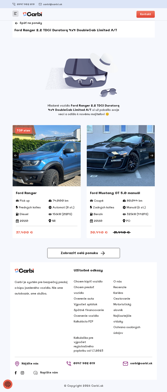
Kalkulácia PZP (83, 321)
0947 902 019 (26, 4)
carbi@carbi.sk (52, 4)
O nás (117, 281)
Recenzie (119, 287)
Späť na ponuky (30, 23)
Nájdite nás (30, 363)
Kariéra (118, 293)
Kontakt (145, 14)
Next (152, 155)
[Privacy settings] (7, 384)
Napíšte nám (49, 372)
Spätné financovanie (89, 310)
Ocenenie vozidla (86, 316)
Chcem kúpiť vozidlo (88, 281)
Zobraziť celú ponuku (79, 253)
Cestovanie (121, 298)
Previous (16, 155)
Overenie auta (84, 298)
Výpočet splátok (85, 304)
